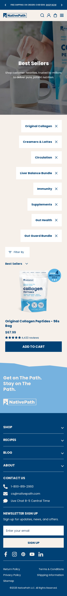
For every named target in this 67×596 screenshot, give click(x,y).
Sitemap (8, 581)
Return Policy (11, 569)
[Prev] (5, 5)
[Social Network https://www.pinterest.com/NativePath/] (23, 554)
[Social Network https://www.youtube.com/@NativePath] (32, 554)
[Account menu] (49, 15)
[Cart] (55, 15)
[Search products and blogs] (42, 15)
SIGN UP (34, 543)
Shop (7, 427)
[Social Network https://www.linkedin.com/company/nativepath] (40, 554)
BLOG (7, 452)
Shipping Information (50, 575)
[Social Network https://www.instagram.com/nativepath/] (14, 554)
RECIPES (9, 440)
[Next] (62, 5)
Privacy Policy (12, 575)
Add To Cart (33, 346)
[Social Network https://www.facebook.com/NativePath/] (5, 554)
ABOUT (9, 465)
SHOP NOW (35, 4)
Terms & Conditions (51, 569)
